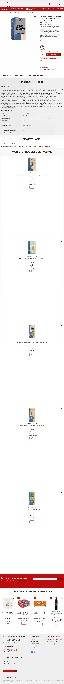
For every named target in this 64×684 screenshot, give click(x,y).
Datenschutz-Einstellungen (34, 680)
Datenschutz (22, 680)
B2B (54, 8)
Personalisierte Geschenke (30, 9)
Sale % (49, 9)
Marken (44, 8)
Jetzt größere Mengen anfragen (52, 51)
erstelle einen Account (45, 146)
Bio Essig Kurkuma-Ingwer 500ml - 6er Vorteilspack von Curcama (56, 615)
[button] (41, 54)
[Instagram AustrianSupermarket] (35, 652)
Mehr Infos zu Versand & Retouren (10, 665)
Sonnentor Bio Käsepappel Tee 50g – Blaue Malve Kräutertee (32, 342)
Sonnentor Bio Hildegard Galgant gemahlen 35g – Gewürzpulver (32, 175)
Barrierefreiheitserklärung (8, 681)
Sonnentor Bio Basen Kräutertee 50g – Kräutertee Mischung (32, 425)
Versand (49, 48)
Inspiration (60, 8)
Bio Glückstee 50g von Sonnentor (32, 509)
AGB (27, 680)
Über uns (33, 639)
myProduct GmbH (53, 680)
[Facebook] (32, 652)
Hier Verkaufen (34, 645)
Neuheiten (13, 8)
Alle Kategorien (4, 9)
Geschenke (21, 8)
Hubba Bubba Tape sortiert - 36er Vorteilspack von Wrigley (24, 613)
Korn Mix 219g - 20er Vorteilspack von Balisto (40, 613)
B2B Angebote (34, 641)
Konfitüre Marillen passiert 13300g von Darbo (7, 613)
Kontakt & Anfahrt (35, 643)
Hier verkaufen (42, 49)
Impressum (16, 680)
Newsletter (33, 647)
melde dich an (34, 146)
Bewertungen (19, 75)
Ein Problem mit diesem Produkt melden (50, 69)
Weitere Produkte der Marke (35, 75)
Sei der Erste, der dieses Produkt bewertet (47, 24)
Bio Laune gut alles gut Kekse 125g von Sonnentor (32, 258)
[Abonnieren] (60, 579)
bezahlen (46, 67)
